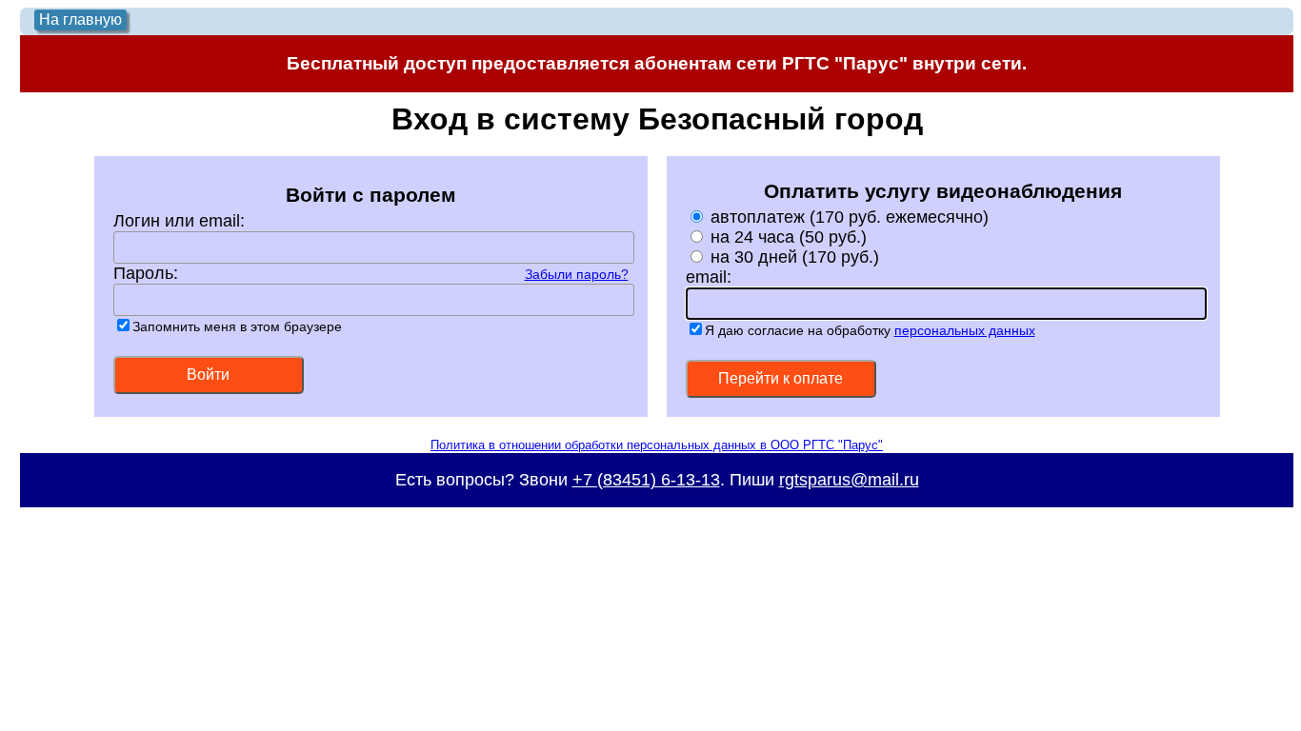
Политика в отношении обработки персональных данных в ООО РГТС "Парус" (656, 445)
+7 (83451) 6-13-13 (646, 479)
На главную (80, 19)
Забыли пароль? (577, 274)
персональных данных (964, 330)
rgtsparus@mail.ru (849, 479)
